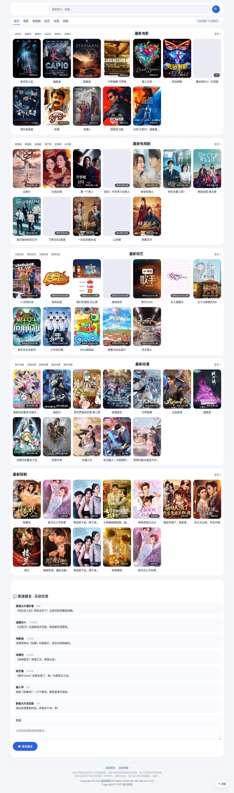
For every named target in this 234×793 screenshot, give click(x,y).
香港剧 (58, 144)
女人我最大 (177, 302)
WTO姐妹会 (87, 349)
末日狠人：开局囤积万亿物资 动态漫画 (125, 460)
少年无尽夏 (57, 349)
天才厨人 (147, 349)
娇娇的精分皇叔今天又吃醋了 (150, 460)
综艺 (47, 21)
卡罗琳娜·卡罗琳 (117, 81)
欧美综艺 (55, 254)
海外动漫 (68, 364)
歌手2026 (147, 302)
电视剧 (36, 21)
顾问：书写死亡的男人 (117, 191)
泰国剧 (38, 144)
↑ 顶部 (222, 783)
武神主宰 (57, 460)
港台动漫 (55, 364)
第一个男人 (87, 191)
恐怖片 (58, 33)
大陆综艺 (19, 254)
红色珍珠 (57, 191)
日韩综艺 (43, 254)
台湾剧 (68, 144)
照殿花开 (147, 239)
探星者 (87, 81)
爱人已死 (147, 81)
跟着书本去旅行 (117, 349)
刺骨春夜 (117, 570)
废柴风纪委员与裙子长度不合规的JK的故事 (37, 412)
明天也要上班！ (177, 191)
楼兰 (26, 570)
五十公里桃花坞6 (207, 302)
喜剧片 (28, 33)
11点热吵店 (27, 302)
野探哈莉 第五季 (207, 191)
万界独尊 (147, 412)
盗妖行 (57, 412)
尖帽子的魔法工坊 (27, 460)
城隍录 (207, 412)
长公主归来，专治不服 (207, 522)
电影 (26, 21)
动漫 (56, 21)
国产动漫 (19, 364)
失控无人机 (26, 81)
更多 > (217, 33)
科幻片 (48, 33)
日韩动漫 (31, 364)
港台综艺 (31, 254)
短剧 (65, 21)
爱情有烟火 (147, 191)
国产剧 (48, 144)
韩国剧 (28, 144)
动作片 (18, 33)
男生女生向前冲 (27, 349)
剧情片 (68, 33)
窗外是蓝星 (26, 129)
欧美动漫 (43, 364)
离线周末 (117, 302)
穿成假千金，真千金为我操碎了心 (92, 522)
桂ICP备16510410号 (144, 780)
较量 (56, 129)
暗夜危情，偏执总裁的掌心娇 (60, 570)
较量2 (87, 129)
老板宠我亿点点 (147, 522)
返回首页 (110, 767)
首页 (16, 21)
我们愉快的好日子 (27, 239)
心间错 (117, 239)
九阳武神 (177, 412)
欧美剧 (18, 144)
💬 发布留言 (25, 746)
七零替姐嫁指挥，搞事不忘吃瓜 (121, 522)
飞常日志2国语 (56, 239)
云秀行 (27, 191)
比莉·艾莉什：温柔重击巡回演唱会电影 (155, 129)
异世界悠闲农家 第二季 (87, 412)
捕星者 (57, 81)
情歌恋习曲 (116, 129)
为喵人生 (87, 460)
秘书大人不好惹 (57, 522)
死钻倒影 (177, 81)
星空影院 (29, 9)
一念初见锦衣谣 (87, 239)
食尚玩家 (57, 302)
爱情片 (38, 33)
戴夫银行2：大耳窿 (207, 81)
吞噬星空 (117, 412)
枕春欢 (27, 522)
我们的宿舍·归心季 (87, 302)
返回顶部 (123, 767)
